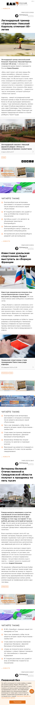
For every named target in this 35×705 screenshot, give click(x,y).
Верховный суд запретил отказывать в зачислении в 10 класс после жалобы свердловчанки (18, 449)
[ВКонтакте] (22, 161)
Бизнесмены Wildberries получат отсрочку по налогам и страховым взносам (16, 442)
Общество (5, 586)
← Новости (5, 8)
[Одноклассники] (25, 161)
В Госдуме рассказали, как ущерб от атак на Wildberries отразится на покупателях (18, 214)
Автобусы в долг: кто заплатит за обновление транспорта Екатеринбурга (16, 221)
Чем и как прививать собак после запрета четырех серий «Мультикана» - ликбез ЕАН (18, 427)
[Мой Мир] (30, 161)
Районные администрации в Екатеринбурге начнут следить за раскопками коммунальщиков (16, 228)
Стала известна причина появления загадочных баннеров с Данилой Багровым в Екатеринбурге (17, 435)
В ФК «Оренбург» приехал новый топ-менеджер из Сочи (18, 630)
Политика (4, 372)
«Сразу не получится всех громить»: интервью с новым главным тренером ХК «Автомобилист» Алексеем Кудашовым (18, 652)
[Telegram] (27, 161)
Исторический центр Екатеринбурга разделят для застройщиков (18, 235)
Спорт (3, 157)
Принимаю (17, 702)
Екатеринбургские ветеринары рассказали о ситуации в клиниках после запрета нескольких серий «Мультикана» (17, 206)
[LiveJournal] (33, 161)
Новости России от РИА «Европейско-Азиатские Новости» (13, 4)
